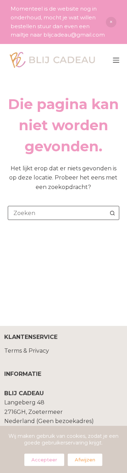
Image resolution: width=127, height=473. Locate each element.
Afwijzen (85, 459)
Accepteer (44, 459)
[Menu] (116, 60)
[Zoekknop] (112, 213)
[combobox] (57, 213)
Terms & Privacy (26, 350)
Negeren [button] (111, 22)
